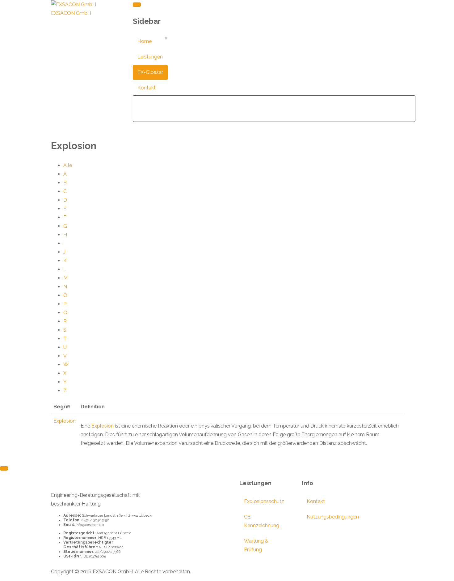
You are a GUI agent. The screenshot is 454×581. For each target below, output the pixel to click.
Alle (67, 165)
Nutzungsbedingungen (323, 517)
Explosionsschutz (260, 501)
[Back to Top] (4, 468)
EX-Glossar (150, 72)
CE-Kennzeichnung (260, 521)
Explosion (64, 421)
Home (144, 41)
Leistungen (150, 57)
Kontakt (146, 88)
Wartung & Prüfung (256, 545)
